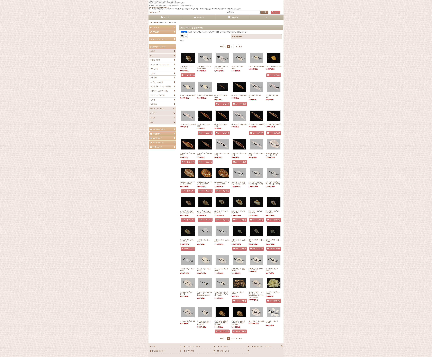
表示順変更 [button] (238, 36)
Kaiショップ (155, 12)
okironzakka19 (164, 7)
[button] (267, 17)
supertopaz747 (154, 7)
